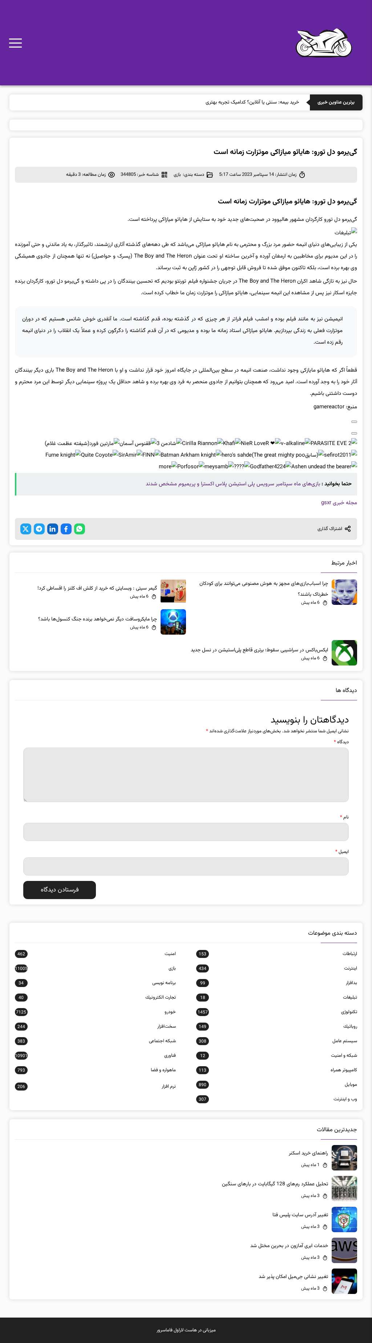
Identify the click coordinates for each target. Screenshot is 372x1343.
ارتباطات (278, 954)
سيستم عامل (278, 1041)
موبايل (278, 1084)
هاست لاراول (185, 1330)
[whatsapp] (79, 528)
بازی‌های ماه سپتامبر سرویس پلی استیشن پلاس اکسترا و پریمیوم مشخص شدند (233, 484)
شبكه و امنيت (278, 1055)
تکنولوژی (277, 1012)
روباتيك (278, 1026)
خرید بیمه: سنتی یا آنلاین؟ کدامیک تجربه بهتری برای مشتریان (238, 102)
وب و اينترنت (278, 1099)
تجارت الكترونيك (97, 997)
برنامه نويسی (97, 983)
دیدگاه (341, 742)
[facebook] (66, 528)
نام (344, 817)
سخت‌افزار (96, 1026)
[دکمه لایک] (354, 422)
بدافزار (278, 983)
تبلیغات (278, 997)
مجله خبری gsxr (339, 503)
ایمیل (342, 851)
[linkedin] (52, 528)
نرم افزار (96, 1086)
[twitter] (25, 528)
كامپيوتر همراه (278, 1070)
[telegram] (39, 528)
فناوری (95, 1055)
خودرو (96, 1012)
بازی (177, 174)
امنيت (96, 954)
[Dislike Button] (354, 433)
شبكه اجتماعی (96, 1041)
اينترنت (278, 968)
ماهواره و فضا (96, 1070)
